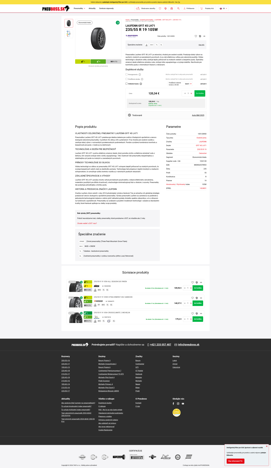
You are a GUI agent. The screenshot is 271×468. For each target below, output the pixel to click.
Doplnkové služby (105, 403)
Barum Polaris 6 (104, 367)
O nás (138, 406)
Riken (138, 388)
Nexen (138, 384)
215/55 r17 (65, 374)
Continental (140, 364)
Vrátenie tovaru (133, 84)
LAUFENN (158, 20)
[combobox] (180, 84)
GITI (137, 367)
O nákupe (102, 406)
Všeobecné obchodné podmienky (110, 413)
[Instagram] (178, 403)
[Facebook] (173, 403)
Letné (175, 361)
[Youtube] (183, 403)
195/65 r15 (65, 367)
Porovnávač (165, 8)
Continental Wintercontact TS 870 (111, 374)
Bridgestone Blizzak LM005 (108, 391)
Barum (138, 361)
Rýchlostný (181, 184)
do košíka (200, 93)
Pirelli (138, 391)
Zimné (175, 364)
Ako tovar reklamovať (106, 427)
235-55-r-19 (177, 20)
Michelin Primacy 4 (105, 384)
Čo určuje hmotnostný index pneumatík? (76, 406)
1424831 (203, 188)
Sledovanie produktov (201, 282)
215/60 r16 (65, 381)
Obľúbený (159, 8)
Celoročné (202, 153)
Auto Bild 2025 (198, 115)
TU (179, 2)
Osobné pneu (201, 138)
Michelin (139, 381)
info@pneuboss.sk (188, 344)
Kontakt (138, 403)
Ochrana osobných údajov (108, 420)
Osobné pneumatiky (146, 20)
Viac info (201, 45)
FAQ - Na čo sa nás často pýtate (110, 410)
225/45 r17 (65, 364)
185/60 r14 (65, 384)
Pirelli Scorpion (104, 381)
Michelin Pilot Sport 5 (106, 388)
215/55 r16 (65, 388)
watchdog (204, 36)
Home (127, 20)
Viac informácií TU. (235, 461)
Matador (139, 377)
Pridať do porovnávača (197, 282)
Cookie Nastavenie (105, 430)
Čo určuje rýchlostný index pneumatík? (75, 410)
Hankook (139, 374)
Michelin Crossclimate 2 (107, 364)
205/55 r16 (65, 361)
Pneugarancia (133, 74)
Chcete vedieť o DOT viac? (87, 223)
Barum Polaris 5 (104, 361)
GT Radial (139, 371)
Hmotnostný (170, 184)
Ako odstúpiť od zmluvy (107, 423)
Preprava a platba (105, 416)
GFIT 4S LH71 (167, 20)
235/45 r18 (65, 377)
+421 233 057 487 (160, 344)
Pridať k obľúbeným (192, 282)
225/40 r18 (65, 371)
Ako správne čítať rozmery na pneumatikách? (78, 403)
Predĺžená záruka (134, 79)
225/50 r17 (65, 391)
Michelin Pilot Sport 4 (106, 377)
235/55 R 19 (201, 149)
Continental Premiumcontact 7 (109, 371)
